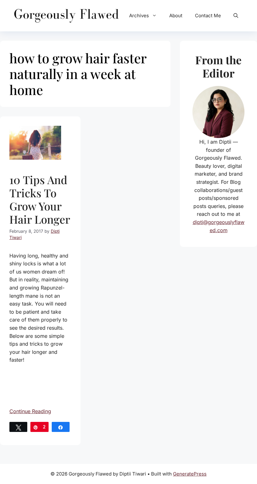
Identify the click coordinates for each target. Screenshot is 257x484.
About (175, 16)
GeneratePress (190, 474)
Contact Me (208, 16)
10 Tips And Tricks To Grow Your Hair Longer (39, 199)
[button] (235, 15)
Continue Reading (30, 411)
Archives (139, 16)
